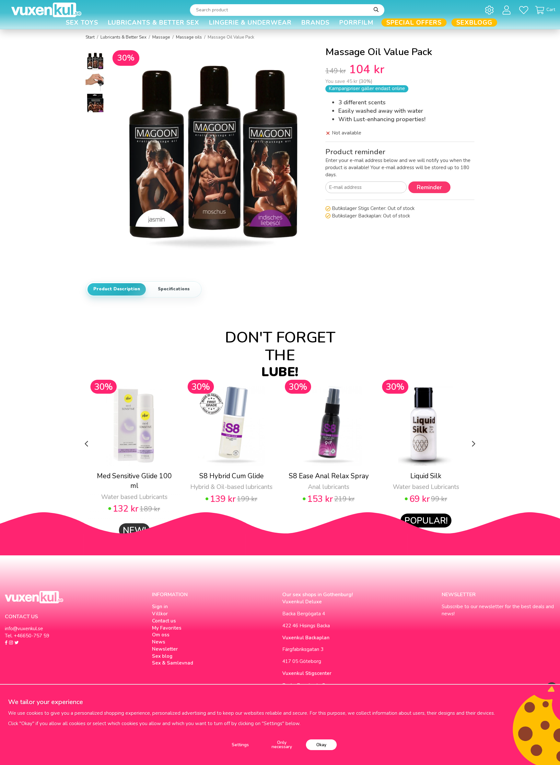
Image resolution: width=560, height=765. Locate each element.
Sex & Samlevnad (172, 663)
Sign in (160, 606)
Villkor (160, 613)
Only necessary (282, 744)
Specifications (174, 289)
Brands (315, 22)
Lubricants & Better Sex (153, 22)
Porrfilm (356, 22)
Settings (240, 745)
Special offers (414, 22)
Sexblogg (474, 22)
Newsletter (165, 649)
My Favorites (166, 628)
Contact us (164, 621)
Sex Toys (82, 22)
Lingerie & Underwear (250, 22)
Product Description (116, 289)
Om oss (160, 635)
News (158, 642)
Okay (321, 745)
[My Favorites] (525, 9)
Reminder (429, 187)
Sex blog (162, 656)
